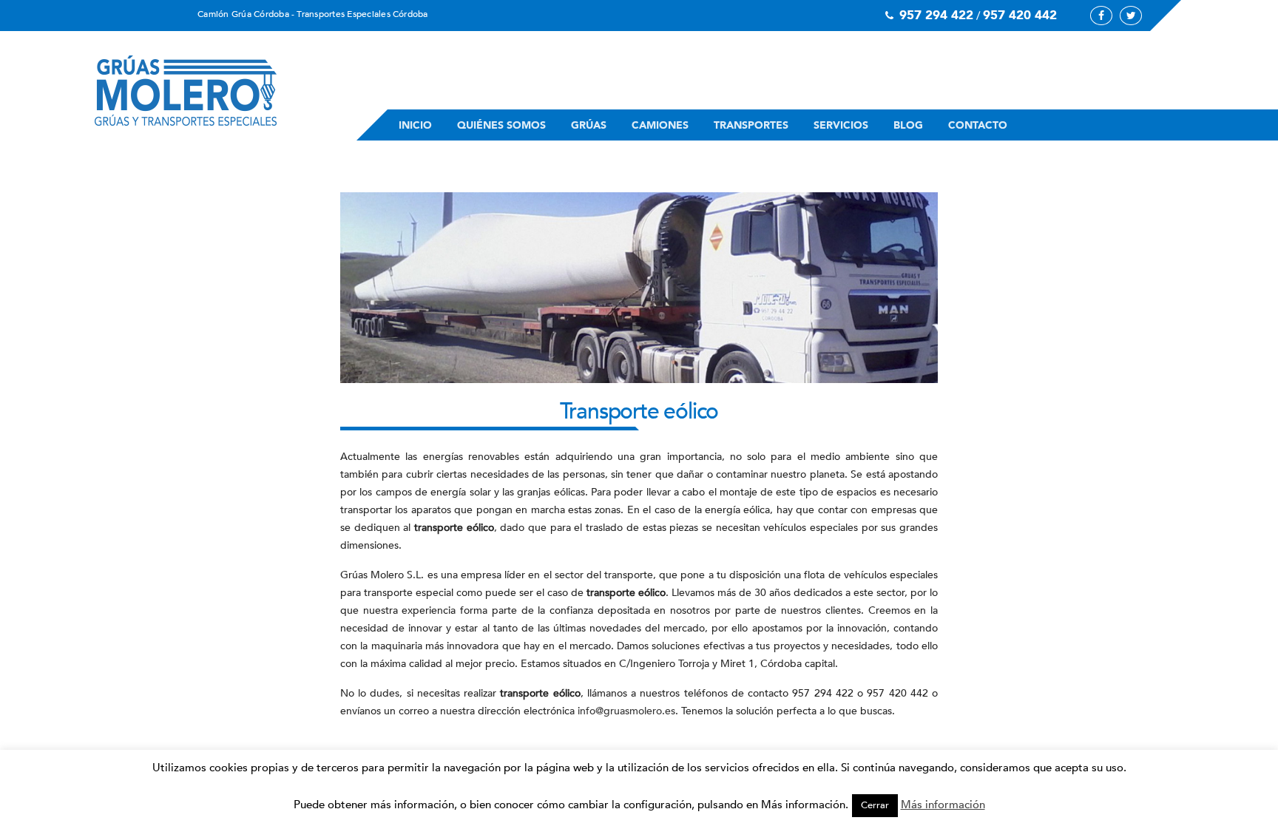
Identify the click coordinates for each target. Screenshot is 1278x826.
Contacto (977, 125)
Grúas (588, 125)
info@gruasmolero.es (626, 711)
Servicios (841, 125)
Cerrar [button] (875, 805)
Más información (943, 804)
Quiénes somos (501, 125)
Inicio (415, 125)
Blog (908, 125)
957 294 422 (936, 15)
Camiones (660, 125)
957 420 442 (1020, 15)
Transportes (751, 125)
